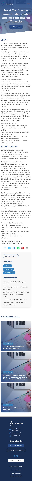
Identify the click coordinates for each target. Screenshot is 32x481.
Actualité (7, 266)
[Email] (27, 248)
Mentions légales (16, 470)
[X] (9, 248)
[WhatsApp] (18, 248)
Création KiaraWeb (16, 473)
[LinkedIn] (13, 248)
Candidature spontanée (16, 450)
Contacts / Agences (16, 460)
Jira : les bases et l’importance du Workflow (14, 299)
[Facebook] (5, 248)
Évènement (8, 269)
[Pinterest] (22, 248)
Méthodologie (9, 272)
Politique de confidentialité (16, 466)
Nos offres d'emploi (16, 445)
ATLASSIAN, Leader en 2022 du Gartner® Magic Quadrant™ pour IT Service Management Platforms (16, 294)
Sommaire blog (10, 256)
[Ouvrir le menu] (28, 4)
